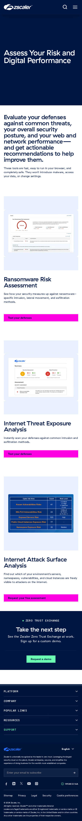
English (66, 749)
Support (10, 729)
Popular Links (15, 710)
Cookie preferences (67, 795)
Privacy (22, 795)
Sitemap (8, 795)
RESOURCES (12, 720)
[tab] (65, 7)
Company (10, 701)
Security (47, 795)
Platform (11, 691)
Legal (34, 795)
